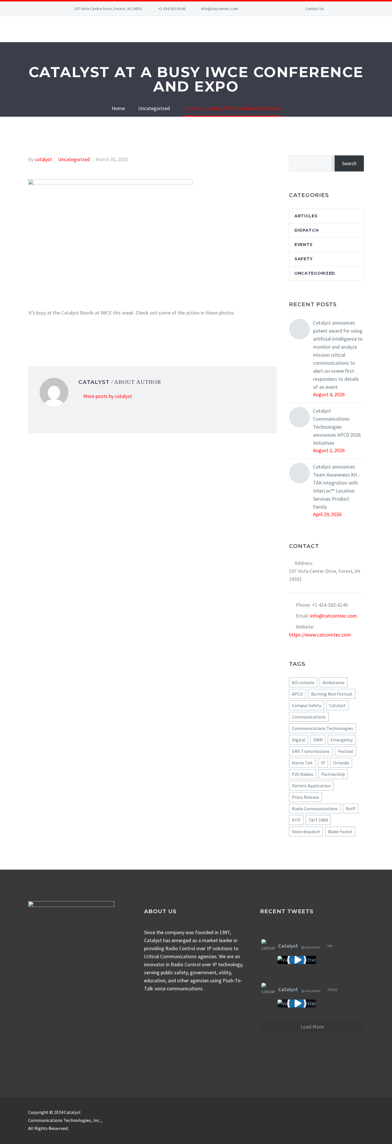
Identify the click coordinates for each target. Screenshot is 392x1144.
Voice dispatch (306, 831)
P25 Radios (302, 774)
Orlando (341, 763)
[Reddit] (75, 336)
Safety (303, 258)
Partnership (333, 774)
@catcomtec (311, 947)
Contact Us (314, 8)
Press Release (305, 797)
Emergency (342, 740)
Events (303, 244)
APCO (297, 694)
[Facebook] (261, 8)
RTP (296, 820)
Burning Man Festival (331, 694)
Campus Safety (306, 705)
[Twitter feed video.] (296, 960)
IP (323, 763)
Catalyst (337, 705)
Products (128, 29)
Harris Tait (302, 763)
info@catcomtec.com (219, 8)
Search (349, 163)
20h (330, 946)
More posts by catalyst (107, 396)
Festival (345, 751)
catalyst (43, 159)
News (310, 29)
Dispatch (306, 230)
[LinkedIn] (269, 8)
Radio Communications (315, 808)
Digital (298, 740)
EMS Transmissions (311, 751)
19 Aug (332, 989)
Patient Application (311, 785)
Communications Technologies (322, 728)
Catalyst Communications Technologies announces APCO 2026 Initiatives (337, 426)
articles (306, 215)
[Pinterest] (49, 336)
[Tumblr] (57, 336)
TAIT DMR (318, 820)
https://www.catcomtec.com (320, 634)
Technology (277, 29)
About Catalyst (48, 29)
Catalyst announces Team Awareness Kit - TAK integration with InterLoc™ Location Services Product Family (336, 486)
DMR (318, 740)
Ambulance (334, 682)
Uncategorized (74, 159)
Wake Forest (340, 831)
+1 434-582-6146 (171, 8)
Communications (309, 717)
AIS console (303, 682)
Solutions (92, 29)
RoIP (351, 808)
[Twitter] (278, 8)
